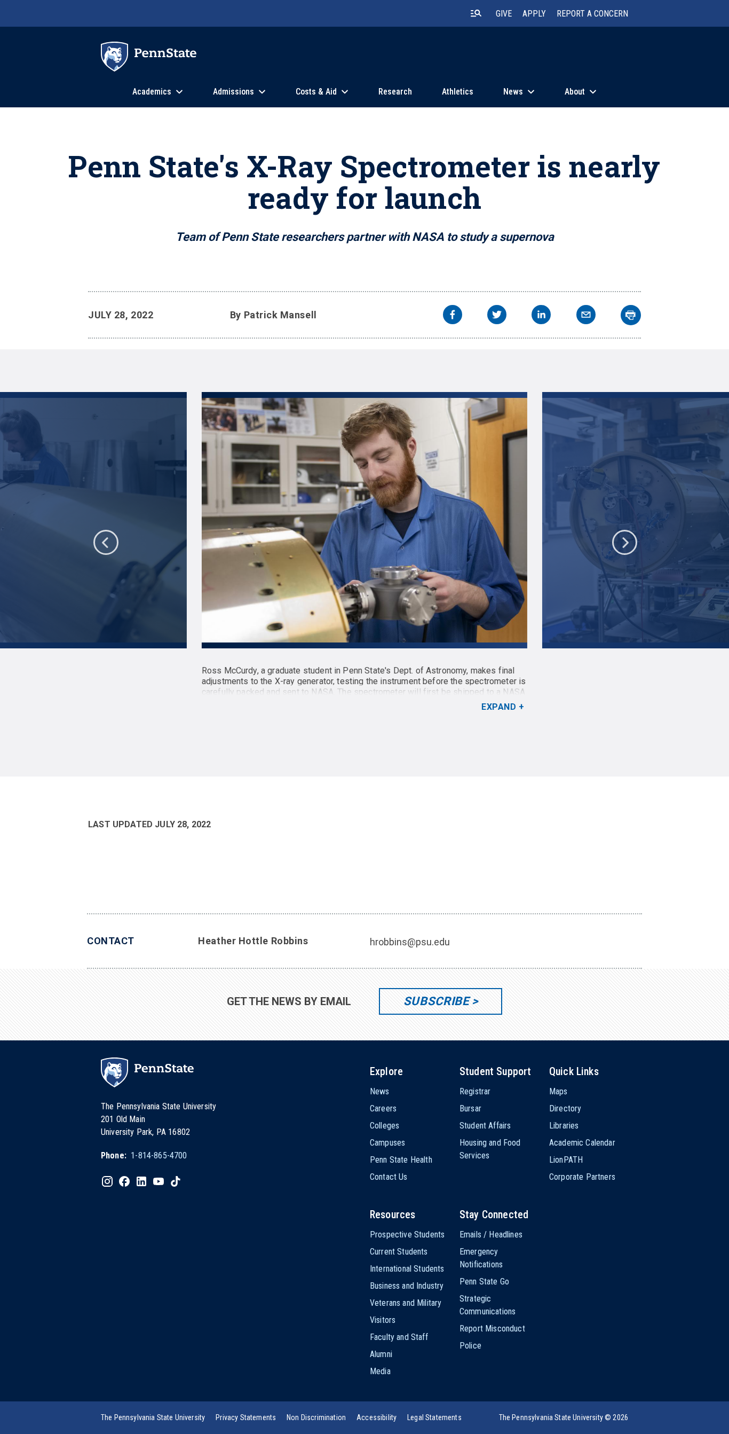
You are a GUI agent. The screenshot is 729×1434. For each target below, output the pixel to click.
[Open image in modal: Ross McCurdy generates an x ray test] (365, 520)
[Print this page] (631, 315)
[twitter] (496, 316)
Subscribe (436, 1001)
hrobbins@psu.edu (410, 941)
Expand (498, 707)
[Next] (624, 541)
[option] (364, 552)
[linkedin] (541, 316)
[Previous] (105, 541)
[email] (586, 316)
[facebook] (452, 316)
